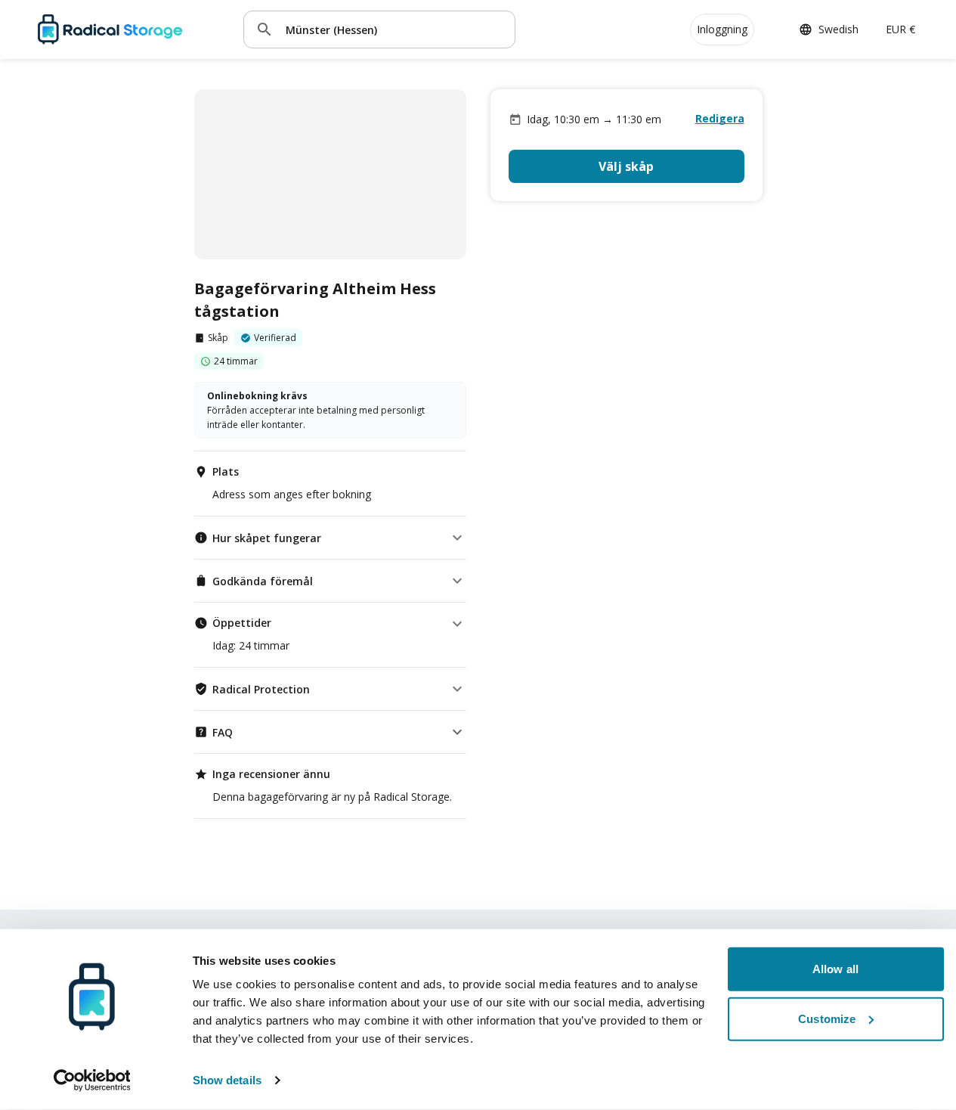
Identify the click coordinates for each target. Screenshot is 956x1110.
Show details (227, 1080)
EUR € (900, 29)
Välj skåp (626, 166)
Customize (826, 1018)
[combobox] (394, 29)
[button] (330, 538)
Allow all (835, 969)
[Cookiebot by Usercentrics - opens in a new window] (92, 1080)
